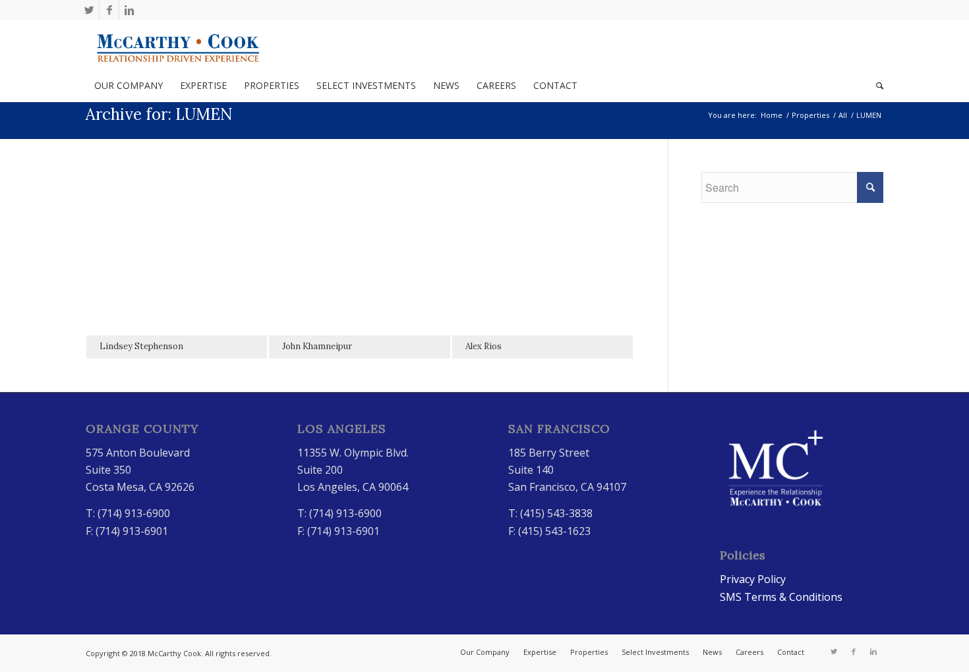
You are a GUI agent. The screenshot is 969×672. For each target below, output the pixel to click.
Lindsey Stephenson (141, 346)
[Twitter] (89, 10)
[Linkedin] (129, 10)
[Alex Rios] (542, 262)
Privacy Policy (753, 579)
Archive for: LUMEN (159, 114)
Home (771, 115)
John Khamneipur (317, 346)
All (842, 115)
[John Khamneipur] (359, 262)
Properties (810, 115)
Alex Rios (483, 346)
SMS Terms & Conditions (781, 597)
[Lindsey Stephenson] (176, 262)
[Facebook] (109, 10)
